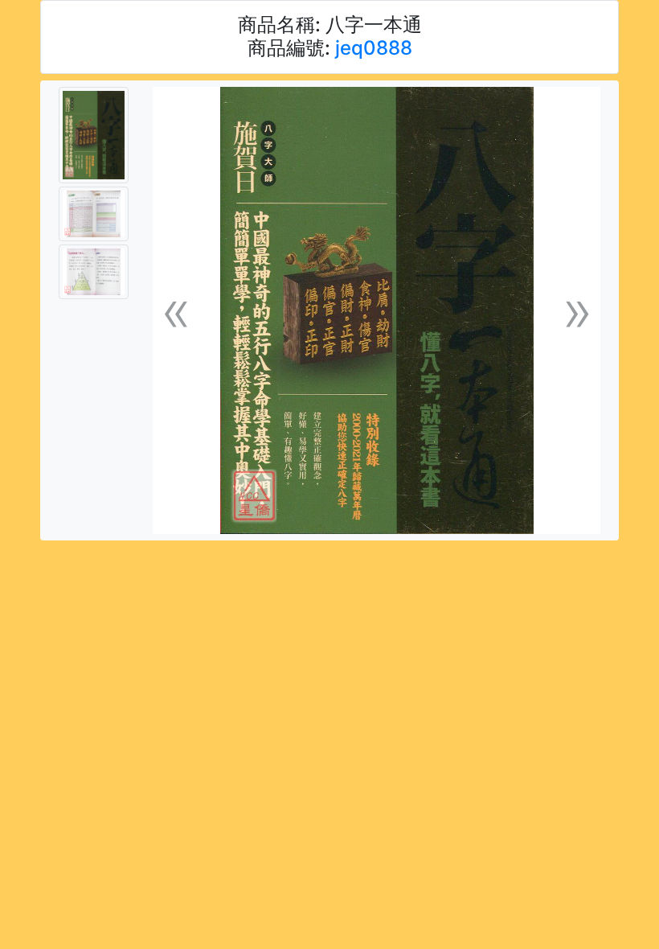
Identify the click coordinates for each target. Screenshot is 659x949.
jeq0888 (373, 48)
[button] (176, 311)
